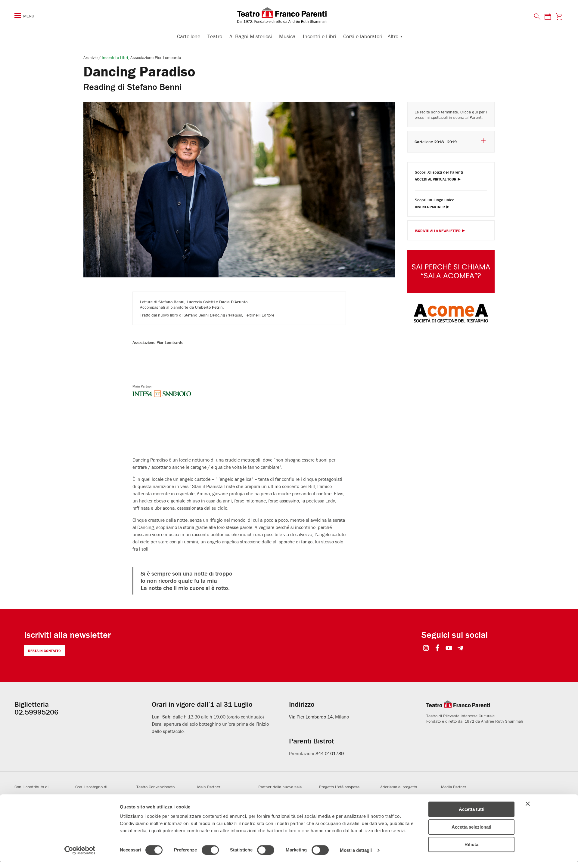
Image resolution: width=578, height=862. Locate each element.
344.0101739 (329, 753)
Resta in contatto (44, 650)
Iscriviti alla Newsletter (438, 231)
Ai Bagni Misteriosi (250, 36)
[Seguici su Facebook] (437, 648)
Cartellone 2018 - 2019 (436, 141)
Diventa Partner (430, 207)
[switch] (210, 850)
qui (475, 112)
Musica (287, 36)
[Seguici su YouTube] (449, 648)
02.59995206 (36, 712)
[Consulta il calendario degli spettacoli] (547, 16)
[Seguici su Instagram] (426, 648)
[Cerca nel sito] (537, 17)
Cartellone (188, 36)
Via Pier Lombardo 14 (311, 717)
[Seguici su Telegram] (460, 648)
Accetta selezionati (471, 827)
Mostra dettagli (356, 850)
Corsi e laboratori (362, 36)
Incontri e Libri (319, 36)
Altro (393, 36)
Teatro (214, 36)
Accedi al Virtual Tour (435, 179)
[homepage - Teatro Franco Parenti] (289, 15)
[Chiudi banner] (528, 804)
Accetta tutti (471, 809)
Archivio (91, 57)
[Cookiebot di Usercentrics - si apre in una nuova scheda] (80, 850)
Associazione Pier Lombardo (155, 57)
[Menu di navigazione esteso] (17, 15)
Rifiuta (471, 844)
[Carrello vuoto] (559, 16)
